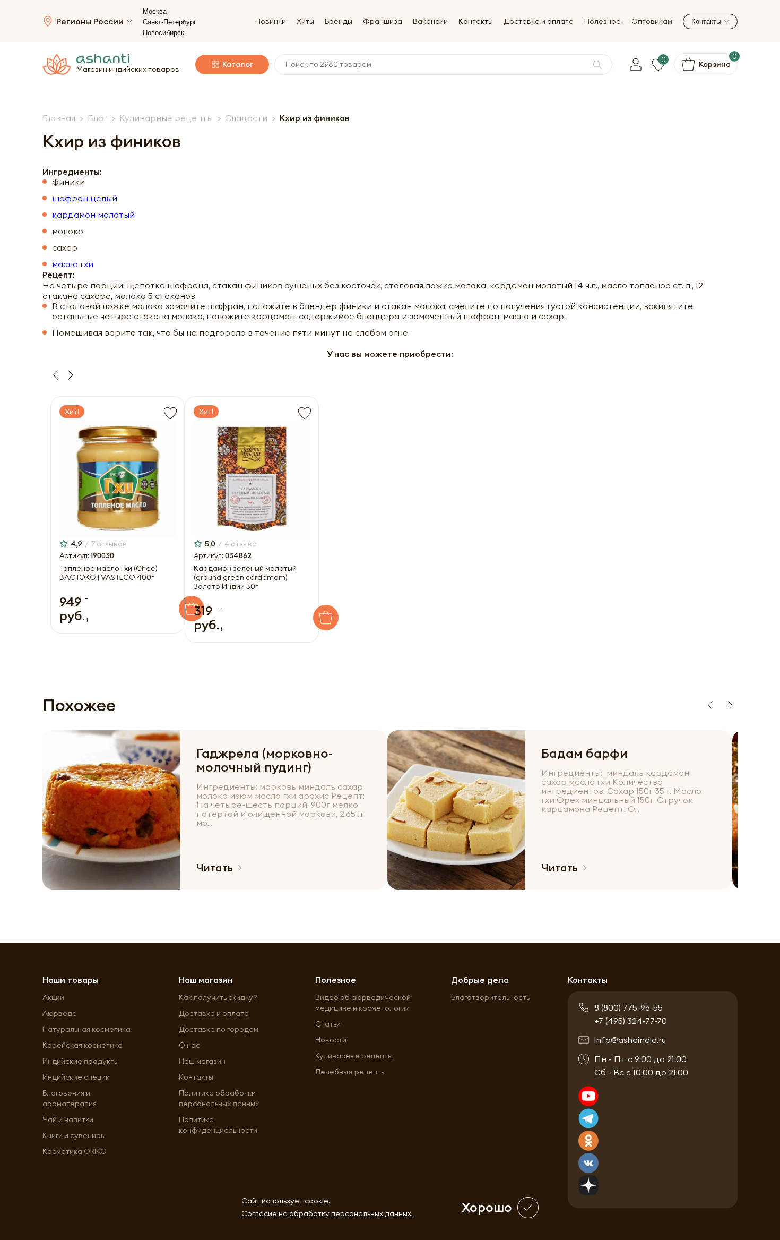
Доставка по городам (218, 1029)
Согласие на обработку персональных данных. (327, 1213)
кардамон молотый (93, 215)
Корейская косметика (82, 1045)
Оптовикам (651, 21)
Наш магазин (202, 1061)
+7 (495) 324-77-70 (630, 1020)
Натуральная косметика (86, 1029)
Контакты (475, 21)
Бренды (338, 21)
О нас (189, 1045)
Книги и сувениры (74, 1135)
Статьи (328, 1024)
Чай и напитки (67, 1119)
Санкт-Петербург (169, 22)
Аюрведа (59, 1013)
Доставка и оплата (539, 21)
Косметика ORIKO (74, 1151)
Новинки (270, 21)
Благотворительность (490, 997)
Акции (53, 997)
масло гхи (72, 264)
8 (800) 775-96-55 (628, 1007)
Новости (330, 1040)
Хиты (305, 21)
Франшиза (382, 21)
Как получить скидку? (218, 997)
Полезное (602, 21)
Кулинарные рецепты (354, 1056)
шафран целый (84, 198)
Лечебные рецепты (350, 1071)
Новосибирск (163, 33)
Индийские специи (76, 1077)
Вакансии (430, 21)
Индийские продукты (80, 1061)
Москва (155, 11)
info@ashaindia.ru (630, 1039)
